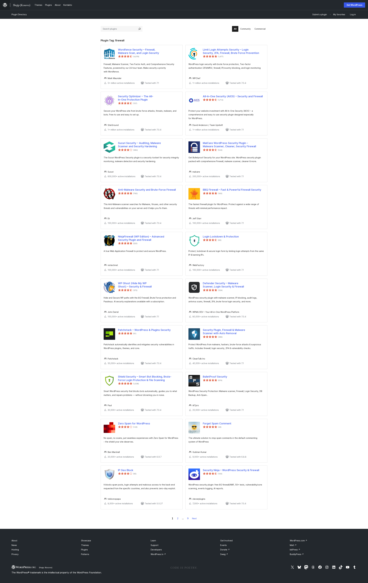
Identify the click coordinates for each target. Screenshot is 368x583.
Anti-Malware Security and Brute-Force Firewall (147, 189)
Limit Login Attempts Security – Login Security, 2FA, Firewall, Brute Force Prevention (231, 51)
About (14, 540)
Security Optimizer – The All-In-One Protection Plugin (135, 98)
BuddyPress (297, 554)
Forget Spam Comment (217, 423)
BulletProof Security (215, 376)
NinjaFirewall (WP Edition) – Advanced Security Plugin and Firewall (141, 238)
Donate (225, 549)
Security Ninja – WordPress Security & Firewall (231, 470)
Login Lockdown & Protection (221, 236)
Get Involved (226, 540)
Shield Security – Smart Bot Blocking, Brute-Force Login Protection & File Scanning (144, 378)
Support (154, 545)
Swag (224, 554)
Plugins (84, 549)
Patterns (85, 554)
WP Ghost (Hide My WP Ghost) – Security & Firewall (135, 285)
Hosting (15, 549)
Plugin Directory (19, 14)
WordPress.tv (158, 554)
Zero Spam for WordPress (134, 423)
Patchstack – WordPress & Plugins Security (144, 329)
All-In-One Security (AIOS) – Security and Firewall (233, 96)
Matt (293, 545)
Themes (85, 545)
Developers (156, 549)
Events (223, 545)
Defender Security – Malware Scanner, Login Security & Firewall (223, 285)
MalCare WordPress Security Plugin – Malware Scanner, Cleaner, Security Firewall (229, 145)
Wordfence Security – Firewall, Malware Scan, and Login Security (138, 51)
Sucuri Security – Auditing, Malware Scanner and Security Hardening (139, 145)
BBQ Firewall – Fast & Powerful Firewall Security (232, 189)
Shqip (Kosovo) (45, 567)
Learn (153, 540)
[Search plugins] (139, 29)
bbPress (295, 549)
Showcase (86, 540)
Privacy (15, 554)
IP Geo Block (125, 470)
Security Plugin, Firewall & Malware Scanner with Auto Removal (224, 331)
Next (194, 518)
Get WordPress (354, 5)
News (14, 545)
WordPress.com (298, 540)
